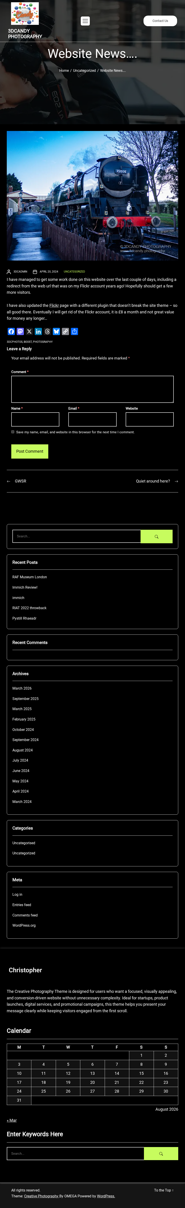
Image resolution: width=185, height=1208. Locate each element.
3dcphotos (15, 341)
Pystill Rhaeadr (24, 618)
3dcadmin (20, 271)
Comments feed (25, 915)
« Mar (12, 1120)
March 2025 (22, 709)
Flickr (54, 305)
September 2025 (25, 699)
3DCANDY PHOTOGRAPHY (25, 33)
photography (43, 341)
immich (18, 598)
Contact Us (160, 21)
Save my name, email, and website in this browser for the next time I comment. (75, 432)
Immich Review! (24, 587)
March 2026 (22, 688)
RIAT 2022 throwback (29, 608)
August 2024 (22, 750)
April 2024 (20, 791)
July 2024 (20, 760)
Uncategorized (74, 271)
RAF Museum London (29, 577)
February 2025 (23, 719)
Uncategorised (23, 843)
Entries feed (21, 905)
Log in (17, 894)
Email (73, 408)
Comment (19, 372)
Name (17, 408)
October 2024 (23, 730)
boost (28, 341)
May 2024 (20, 781)
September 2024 (25, 740)
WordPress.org (24, 925)
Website (132, 408)
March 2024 (22, 802)
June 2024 (20, 771)
